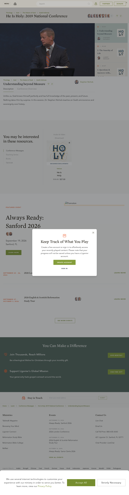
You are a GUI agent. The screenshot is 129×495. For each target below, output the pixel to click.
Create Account (64, 262)
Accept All (81, 482)
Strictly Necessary (111, 482)
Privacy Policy (44, 486)
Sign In (64, 268)
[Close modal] (93, 232)
